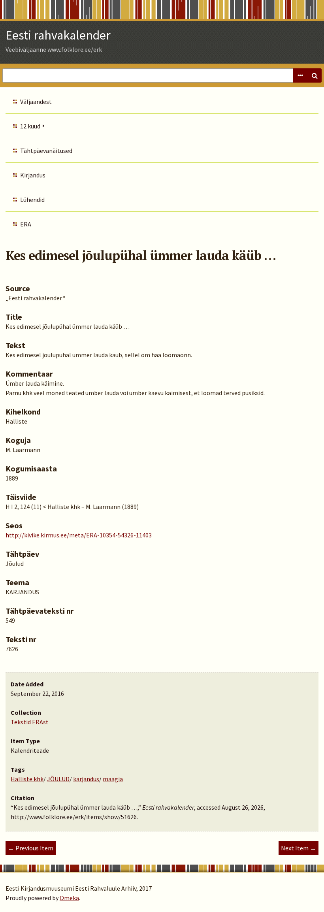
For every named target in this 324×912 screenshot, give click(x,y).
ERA (25, 224)
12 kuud (30, 126)
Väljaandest (36, 102)
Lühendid (32, 200)
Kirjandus (32, 175)
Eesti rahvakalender (58, 35)
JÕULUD (58, 779)
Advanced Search (300, 75)
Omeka (69, 898)
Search (314, 75)
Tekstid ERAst (30, 722)
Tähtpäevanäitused (46, 151)
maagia (113, 779)
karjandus (86, 779)
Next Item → (298, 848)
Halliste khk (27, 779)
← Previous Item (30, 848)
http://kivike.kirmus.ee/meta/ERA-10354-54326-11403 (79, 535)
